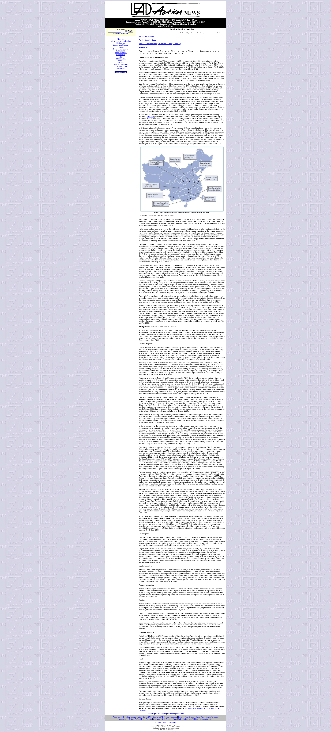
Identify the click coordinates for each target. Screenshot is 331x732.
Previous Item (160, 714)
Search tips (116, 33)
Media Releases (212, 717)
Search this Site (206, 719)
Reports (149, 719)
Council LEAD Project (161, 717)
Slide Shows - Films (169, 719)
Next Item (171, 714)
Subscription (182, 719)
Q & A (131, 719)
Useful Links (193, 719)
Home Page (200, 717)
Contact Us (147, 717)
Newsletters (123, 719)
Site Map (156, 719)
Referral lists (139, 719)
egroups (174, 717)
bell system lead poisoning (121, 41)
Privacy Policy (160, 722)
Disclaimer (180, 714)
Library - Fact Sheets (186, 717)
